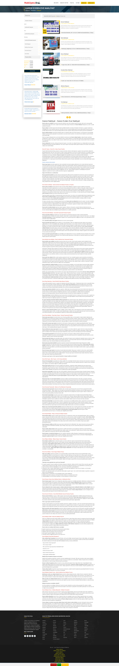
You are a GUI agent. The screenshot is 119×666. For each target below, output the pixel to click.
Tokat (75, 634)
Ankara (54, 620)
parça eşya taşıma (59, 658)
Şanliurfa (54, 627)
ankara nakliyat (59, 649)
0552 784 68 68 (71, 71)
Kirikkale (54, 635)
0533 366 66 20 (71, 23)
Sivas (64, 634)
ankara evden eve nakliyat (59, 650)
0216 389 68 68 (64, 71)
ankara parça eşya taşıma (59, 656)
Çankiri (44, 635)
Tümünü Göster (56, 639)
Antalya (75, 620)
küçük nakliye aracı (59, 660)
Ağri (85, 632)
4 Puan (31, 62)
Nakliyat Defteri (64, 2)
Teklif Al (72, 2)
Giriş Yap (84, 2)
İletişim (77, 2)
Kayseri (44, 622)
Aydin (75, 625)
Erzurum (44, 625)
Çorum (64, 627)
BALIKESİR (33, 10)
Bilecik (85, 627)
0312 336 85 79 (64, 55)
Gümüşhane (76, 630)
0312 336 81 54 (64, 23)
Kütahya (86, 637)
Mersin (75, 627)
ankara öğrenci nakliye (59, 661)
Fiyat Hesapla (54, 664)
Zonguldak (45, 634)
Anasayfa (27, 10)
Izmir (64, 620)
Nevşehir (55, 637)
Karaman (65, 637)
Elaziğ (44, 630)
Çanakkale (55, 632)
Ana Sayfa (56, 2)
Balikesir (75, 622)
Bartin (44, 637)
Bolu (64, 625)
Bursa (85, 620)
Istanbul (44, 620)
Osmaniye (86, 634)
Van (64, 635)
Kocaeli (54, 622)
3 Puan (31, 64)
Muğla (44, 632)
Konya (64, 622)
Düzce (85, 630)
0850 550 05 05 (64, 87)
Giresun (65, 630)
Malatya (44, 627)
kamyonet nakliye (60, 657)
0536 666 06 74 (71, 55)
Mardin (75, 632)
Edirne (75, 635)
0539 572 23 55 (64, 103)
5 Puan (31, 61)
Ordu (54, 634)
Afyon (75, 637)
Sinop (44, 639)
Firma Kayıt (91, 2)
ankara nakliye (59, 652)
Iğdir (85, 635)
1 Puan (31, 67)
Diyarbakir (86, 622)
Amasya (54, 630)
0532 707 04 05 (71, 87)
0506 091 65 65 (64, 39)
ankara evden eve (59, 653)
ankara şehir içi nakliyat (59, 654)
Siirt (64, 632)
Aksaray (54, 625)
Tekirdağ (86, 625)
